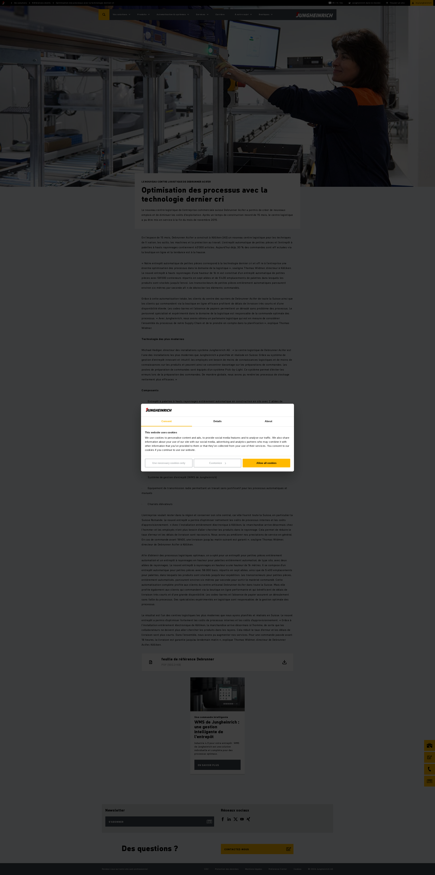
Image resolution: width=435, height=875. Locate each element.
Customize (215, 463)
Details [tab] (217, 421)
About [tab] (268, 421)
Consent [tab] (166, 421)
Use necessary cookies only (168, 463)
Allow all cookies (266, 463)
